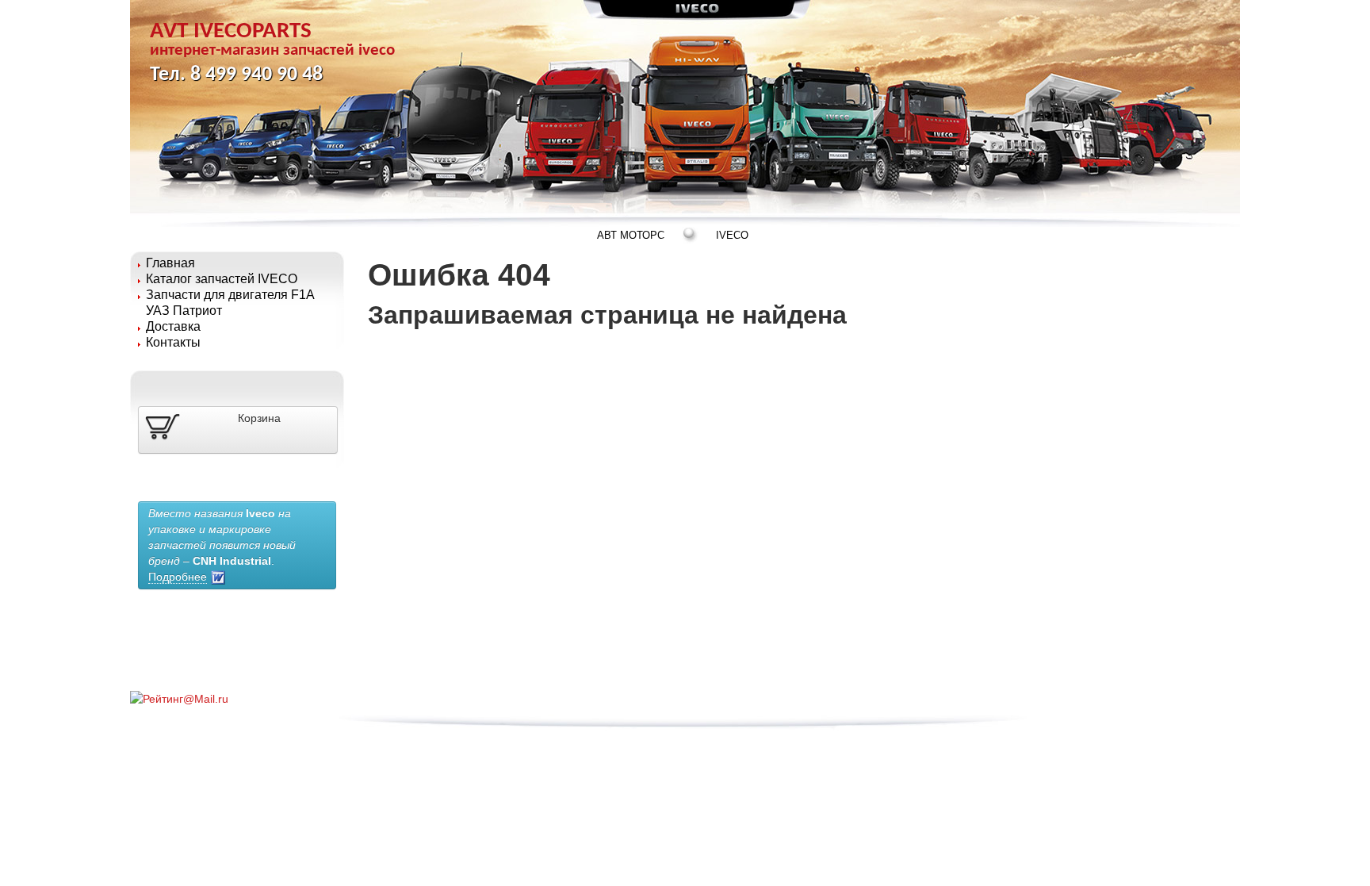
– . (222, 545)
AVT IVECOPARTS (272, 39)
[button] (238, 430)
